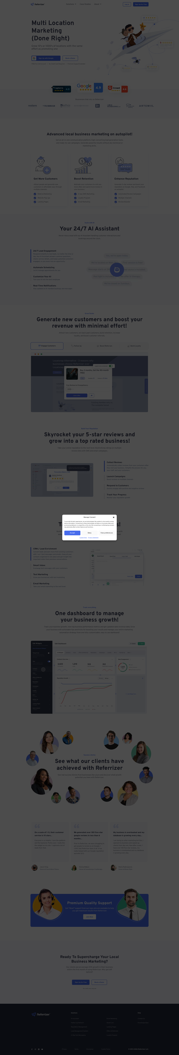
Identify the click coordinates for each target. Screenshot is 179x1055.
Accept (72, 533)
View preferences (106, 533)
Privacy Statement (93, 538)
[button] (114, 517)
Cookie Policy (83, 538)
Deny (89, 533)
